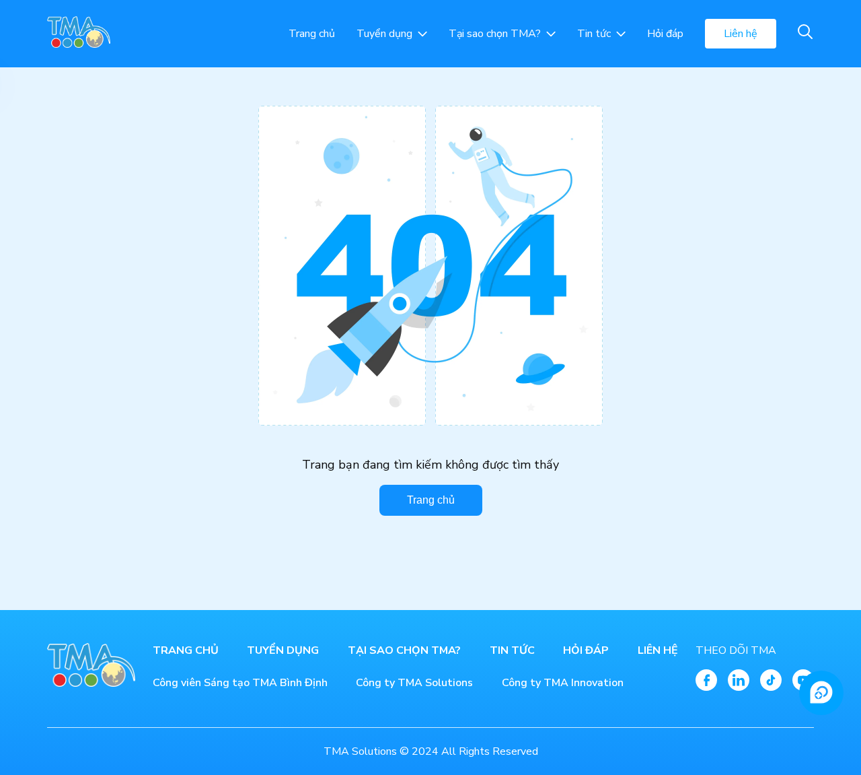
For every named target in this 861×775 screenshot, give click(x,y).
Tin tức (594, 33)
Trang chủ (312, 33)
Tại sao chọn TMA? (495, 33)
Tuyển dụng (384, 33)
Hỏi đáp (665, 33)
